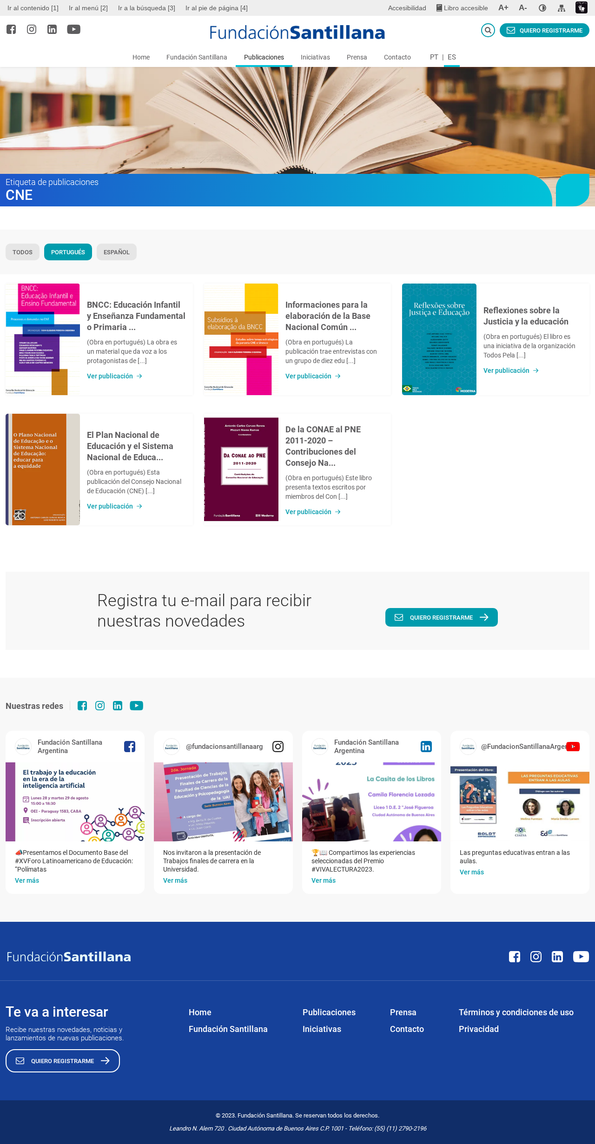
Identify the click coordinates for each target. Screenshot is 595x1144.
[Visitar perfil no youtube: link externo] (74, 29)
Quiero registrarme (551, 30)
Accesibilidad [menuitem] (407, 8)
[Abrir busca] (488, 30)
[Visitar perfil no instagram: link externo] (31, 29)
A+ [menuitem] (503, 7)
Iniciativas (315, 57)
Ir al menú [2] (88, 8)
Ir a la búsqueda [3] (146, 8)
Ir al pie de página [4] (216, 8)
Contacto (397, 57)
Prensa (357, 57)
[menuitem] (34, 8)
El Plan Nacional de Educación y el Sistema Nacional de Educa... (130, 446)
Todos (23, 252)
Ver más (27, 880)
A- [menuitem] (523, 7)
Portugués (68, 252)
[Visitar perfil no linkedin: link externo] (52, 29)
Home (141, 57)
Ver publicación (110, 376)
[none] (542, 8)
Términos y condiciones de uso (516, 1012)
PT (434, 57)
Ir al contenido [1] (33, 8)
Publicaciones (264, 57)
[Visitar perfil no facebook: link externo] (11, 29)
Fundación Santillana (196, 57)
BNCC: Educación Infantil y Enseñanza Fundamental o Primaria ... (136, 316)
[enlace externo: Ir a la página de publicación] (75, 801)
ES (452, 57)
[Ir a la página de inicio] (298, 32)
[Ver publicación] (43, 339)
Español (117, 252)
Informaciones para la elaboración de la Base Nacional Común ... (327, 316)
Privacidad (479, 1029)
